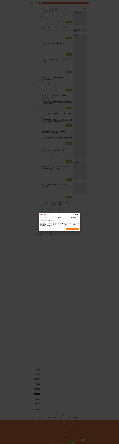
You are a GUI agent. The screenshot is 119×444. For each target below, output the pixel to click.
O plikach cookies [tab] (73, 217)
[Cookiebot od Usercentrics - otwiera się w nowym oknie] (75, 214)
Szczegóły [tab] (59, 217)
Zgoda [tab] (46, 217)
